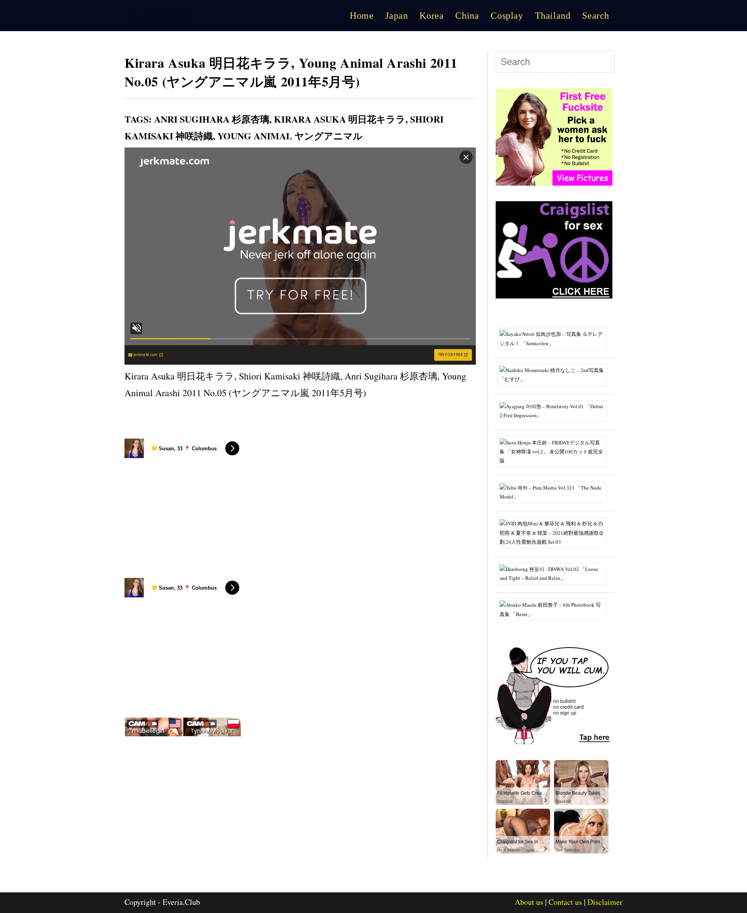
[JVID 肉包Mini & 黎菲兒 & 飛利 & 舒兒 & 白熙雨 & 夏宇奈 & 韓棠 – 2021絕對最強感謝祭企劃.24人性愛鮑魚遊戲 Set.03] (555, 532)
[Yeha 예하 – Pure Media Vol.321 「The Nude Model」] (555, 491)
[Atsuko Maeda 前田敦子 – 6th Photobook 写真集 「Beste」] (555, 609)
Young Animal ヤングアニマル (290, 135)
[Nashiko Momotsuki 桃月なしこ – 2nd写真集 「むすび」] (555, 373)
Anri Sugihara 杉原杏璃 (211, 119)
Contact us (565, 902)
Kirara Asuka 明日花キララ (339, 119)
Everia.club (160, 15)
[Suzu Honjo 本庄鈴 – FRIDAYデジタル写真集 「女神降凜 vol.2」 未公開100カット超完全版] (555, 451)
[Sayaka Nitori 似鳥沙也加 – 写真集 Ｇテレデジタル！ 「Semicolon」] (555, 338)
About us (529, 902)
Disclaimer (604, 902)
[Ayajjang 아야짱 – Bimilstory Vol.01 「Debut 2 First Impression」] (555, 410)
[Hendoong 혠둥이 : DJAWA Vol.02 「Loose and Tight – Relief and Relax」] (555, 572)
